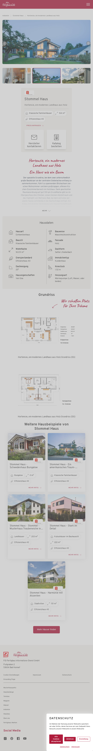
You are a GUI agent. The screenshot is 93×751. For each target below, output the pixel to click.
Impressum (75, 747)
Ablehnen (70, 739)
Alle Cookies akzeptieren (56, 739)
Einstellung (83, 739)
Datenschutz (65, 747)
